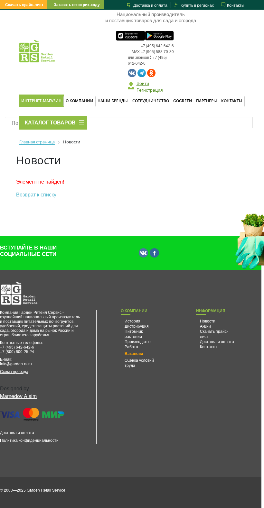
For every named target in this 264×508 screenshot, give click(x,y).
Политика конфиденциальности (29, 440)
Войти (143, 83)
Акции (205, 326)
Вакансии (134, 353)
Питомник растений (134, 333)
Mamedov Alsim (18, 396)
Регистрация (150, 89)
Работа (131, 346)
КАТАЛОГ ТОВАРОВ (50, 122)
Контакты (235, 5)
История (132, 320)
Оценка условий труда (139, 362)
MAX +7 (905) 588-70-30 (153, 51)
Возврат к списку (36, 194)
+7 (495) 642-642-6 (157, 45)
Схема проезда (14, 371)
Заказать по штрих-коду (77, 4)
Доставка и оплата (150, 5)
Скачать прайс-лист (24, 4)
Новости (207, 320)
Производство (138, 341)
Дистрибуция (137, 326)
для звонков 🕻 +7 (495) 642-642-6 (147, 60)
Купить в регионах (197, 5)
